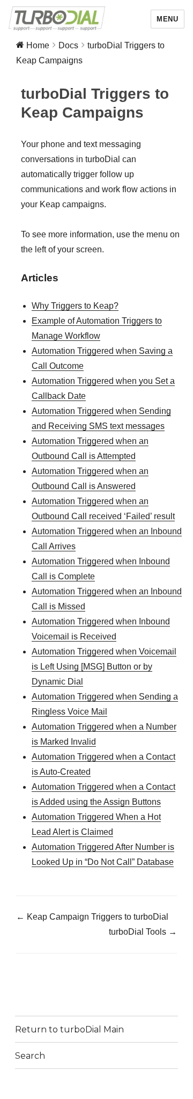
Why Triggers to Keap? (75, 305)
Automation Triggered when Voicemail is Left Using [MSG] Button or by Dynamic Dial (104, 666)
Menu (167, 19)
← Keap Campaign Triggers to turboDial (92, 916)
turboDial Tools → (143, 931)
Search (30, 1056)
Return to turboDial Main (69, 1029)
